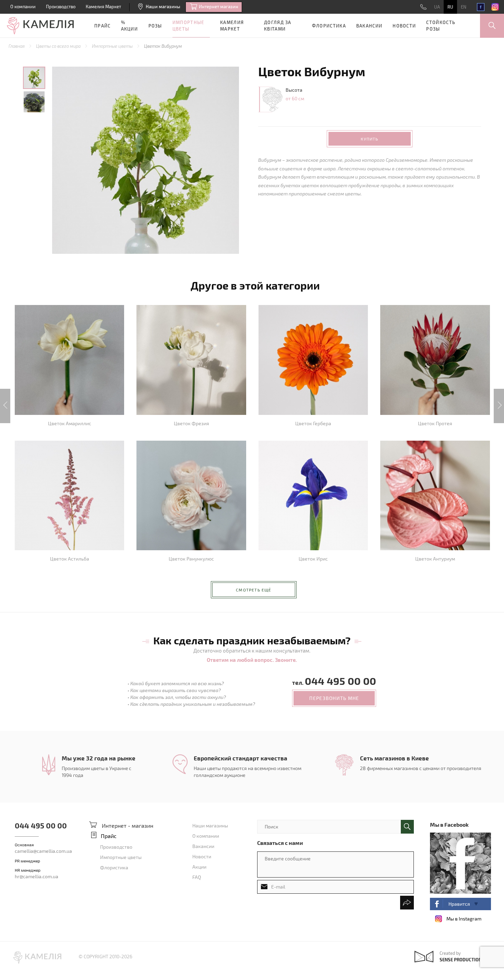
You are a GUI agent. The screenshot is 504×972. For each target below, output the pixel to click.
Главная (17, 46)
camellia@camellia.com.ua (43, 851)
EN (463, 7)
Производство (60, 6)
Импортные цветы (188, 26)
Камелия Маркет (103, 6)
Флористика (329, 26)
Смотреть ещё (253, 589)
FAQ (196, 877)
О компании (23, 6)
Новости (404, 26)
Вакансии (369, 26)
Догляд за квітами (277, 26)
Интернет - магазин (127, 825)
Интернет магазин (218, 6)
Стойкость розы (440, 26)
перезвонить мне (334, 698)
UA (437, 7)
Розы (155, 26)
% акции (129, 26)
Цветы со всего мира (59, 46)
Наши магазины (163, 6)
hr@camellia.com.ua (36, 876)
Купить (369, 138)
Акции (199, 867)
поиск (407, 827)
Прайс (102, 26)
